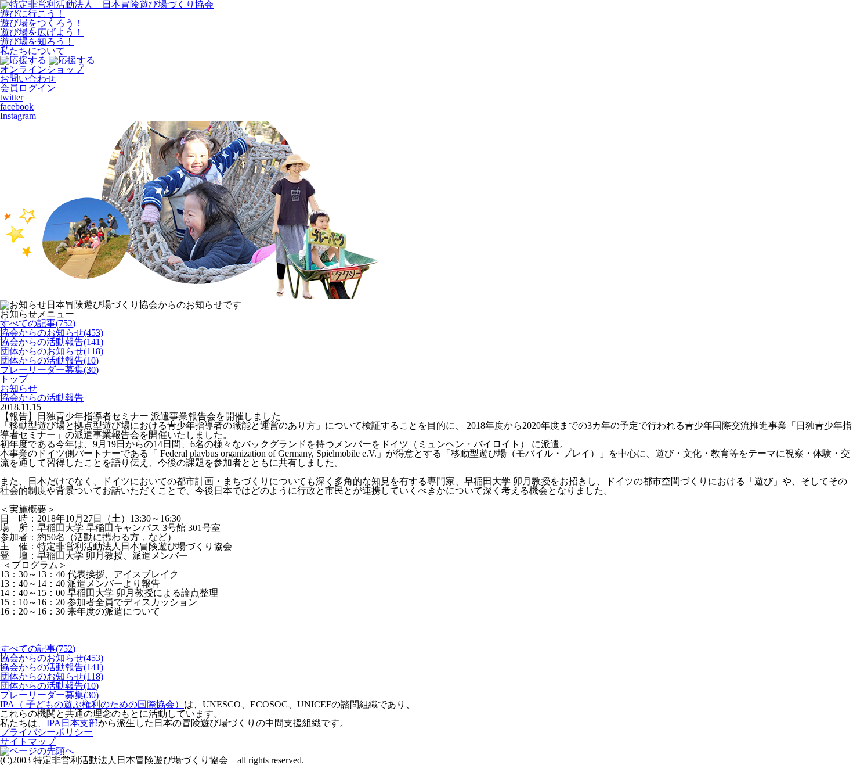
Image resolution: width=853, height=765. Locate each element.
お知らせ (18, 388)
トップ (14, 379)
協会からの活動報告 (42, 398)
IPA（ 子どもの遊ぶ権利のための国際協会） (92, 704)
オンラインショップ (42, 69)
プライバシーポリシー (46, 732)
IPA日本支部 (72, 723)
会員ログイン (28, 88)
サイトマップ (28, 741)
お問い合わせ (28, 79)
